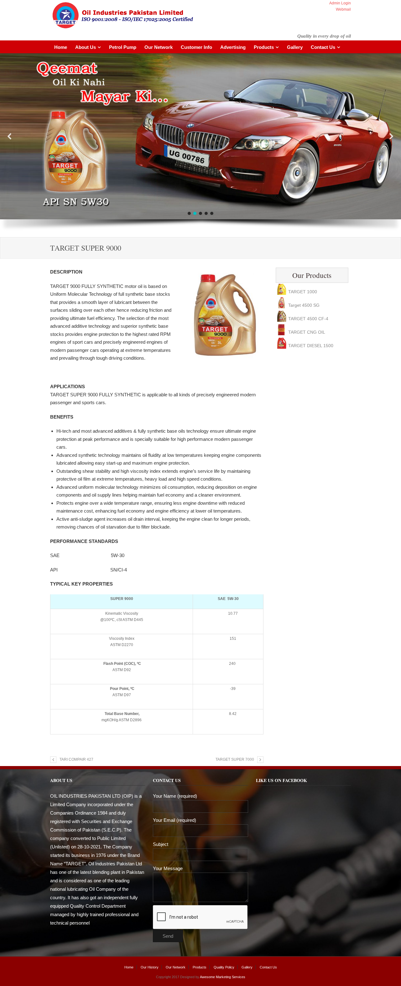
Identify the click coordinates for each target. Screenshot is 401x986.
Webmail (343, 9)
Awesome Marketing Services (222, 977)
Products (264, 47)
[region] (200, 145)
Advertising (233, 47)
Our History (150, 967)
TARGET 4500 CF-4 (308, 305)
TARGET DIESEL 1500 (310, 332)
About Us (85, 47)
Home (60, 47)
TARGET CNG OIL (306, 318)
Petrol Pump (122, 47)
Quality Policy (224, 967)
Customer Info (196, 47)
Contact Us (323, 47)
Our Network (158, 47)
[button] (10, 136)
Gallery (295, 47)
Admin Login (340, 3)
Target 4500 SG (304, 291)
